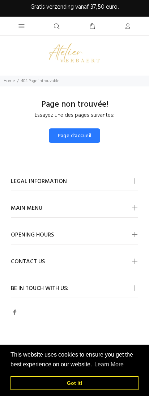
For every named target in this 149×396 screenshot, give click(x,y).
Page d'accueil (74, 136)
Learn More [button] (109, 364)
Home (9, 81)
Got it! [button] (74, 383)
